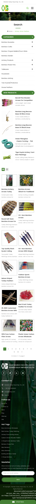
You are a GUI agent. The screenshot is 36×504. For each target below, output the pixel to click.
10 (18, 352)
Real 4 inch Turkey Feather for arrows (25, 305)
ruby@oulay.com (9, 392)
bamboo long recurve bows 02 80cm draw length (23, 112)
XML (3, 419)
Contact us (5, 407)
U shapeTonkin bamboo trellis (11, 441)
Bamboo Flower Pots (9, 65)
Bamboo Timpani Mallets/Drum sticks (14, 51)
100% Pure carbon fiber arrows (8, 335)
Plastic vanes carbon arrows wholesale (26, 335)
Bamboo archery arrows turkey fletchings (8, 190)
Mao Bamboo (6, 447)
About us (4, 403)
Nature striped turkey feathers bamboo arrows (7, 279)
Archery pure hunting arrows (10, 435)
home (10, 31)
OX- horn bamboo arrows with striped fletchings (25, 250)
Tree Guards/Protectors (10, 83)
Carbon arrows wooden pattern (11, 438)
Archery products (7, 60)
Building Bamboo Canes (9, 454)
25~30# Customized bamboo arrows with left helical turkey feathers (9, 309)
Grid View (3, 169)
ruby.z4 (6, 395)
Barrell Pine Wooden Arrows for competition (24, 99)
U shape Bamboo (7, 457)
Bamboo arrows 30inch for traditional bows (26, 190)
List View (7, 169)
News (3, 410)
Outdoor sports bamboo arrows (24, 276)
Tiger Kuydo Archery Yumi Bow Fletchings (24, 153)
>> (22, 352)
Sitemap (4, 416)
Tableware (5, 69)
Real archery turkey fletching (10, 431)
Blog (3, 413)
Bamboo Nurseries (8, 42)
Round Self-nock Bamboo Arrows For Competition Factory (9, 220)
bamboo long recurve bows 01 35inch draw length (23, 126)
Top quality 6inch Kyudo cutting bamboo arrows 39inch (8, 250)
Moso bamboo (6, 451)
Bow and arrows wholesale (10, 428)
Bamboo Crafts (7, 47)
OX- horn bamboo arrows (25, 216)
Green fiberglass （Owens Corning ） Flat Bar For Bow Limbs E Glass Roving (24, 140)
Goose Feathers (7, 87)
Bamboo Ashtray (7, 78)
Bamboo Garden (7, 56)
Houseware (5, 74)
